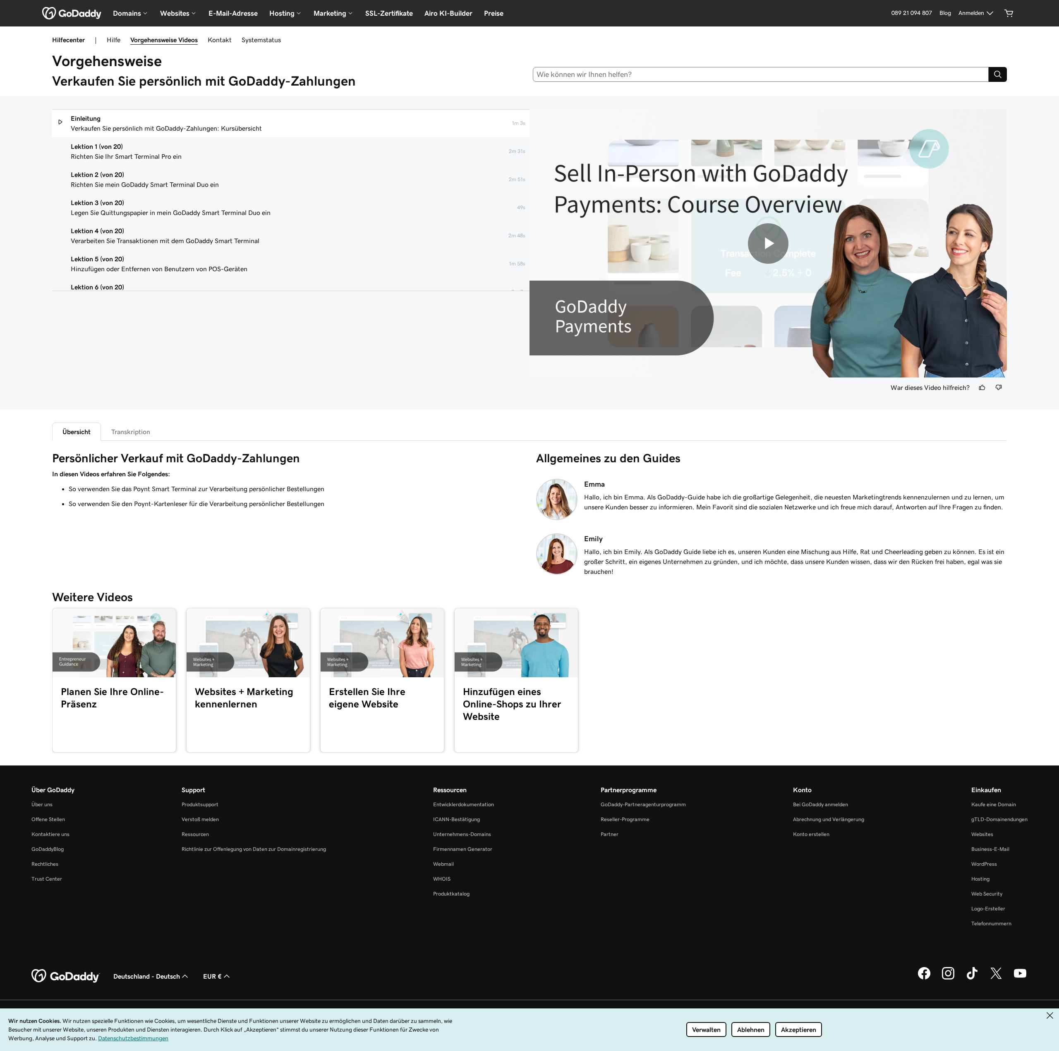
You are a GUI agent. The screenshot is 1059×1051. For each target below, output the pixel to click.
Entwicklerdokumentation (463, 804)
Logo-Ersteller (988, 908)
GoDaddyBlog (47, 849)
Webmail (443, 864)
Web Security (986, 893)
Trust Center (46, 878)
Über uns (42, 804)
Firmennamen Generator (462, 849)
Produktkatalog (451, 893)
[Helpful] (982, 387)
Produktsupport (200, 804)
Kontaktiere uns (50, 834)
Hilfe (113, 39)
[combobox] (761, 74)
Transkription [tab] (130, 431)
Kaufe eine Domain (993, 804)
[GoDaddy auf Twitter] (996, 978)
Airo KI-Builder (448, 13)
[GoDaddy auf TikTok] (972, 978)
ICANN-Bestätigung (456, 819)
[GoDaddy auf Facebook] (924, 978)
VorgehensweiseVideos (164, 39)
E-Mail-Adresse (233, 13)
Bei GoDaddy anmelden (820, 804)
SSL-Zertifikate (389, 13)
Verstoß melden (200, 819)
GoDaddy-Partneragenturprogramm (643, 804)
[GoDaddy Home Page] (65, 976)
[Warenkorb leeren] (1009, 13)
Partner (609, 834)
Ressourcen (195, 834)
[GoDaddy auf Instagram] (948, 978)
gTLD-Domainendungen (999, 819)
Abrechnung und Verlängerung (828, 819)
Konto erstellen (811, 834)
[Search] (998, 74)
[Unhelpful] (998, 387)
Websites (982, 834)
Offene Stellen (48, 819)
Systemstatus (261, 39)
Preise (493, 13)
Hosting (980, 878)
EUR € (212, 976)
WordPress (984, 864)
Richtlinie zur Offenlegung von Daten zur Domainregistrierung (254, 849)
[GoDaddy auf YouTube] (1020, 978)
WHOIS (441, 878)
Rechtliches (44, 864)
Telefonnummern (991, 923)
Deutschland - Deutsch (146, 976)
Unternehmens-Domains (462, 834)
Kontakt (220, 39)
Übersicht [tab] (76, 431)
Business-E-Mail (990, 849)
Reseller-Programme (625, 819)
